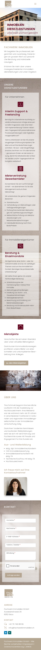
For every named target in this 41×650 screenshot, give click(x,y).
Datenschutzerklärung (14, 646)
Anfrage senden (13, 575)
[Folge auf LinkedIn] (5, 632)
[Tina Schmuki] (15, 486)
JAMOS (28, 646)
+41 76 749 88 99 (16, 624)
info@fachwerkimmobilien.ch (21, 628)
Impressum (28, 644)
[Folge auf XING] (9, 632)
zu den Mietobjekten (16, 363)
